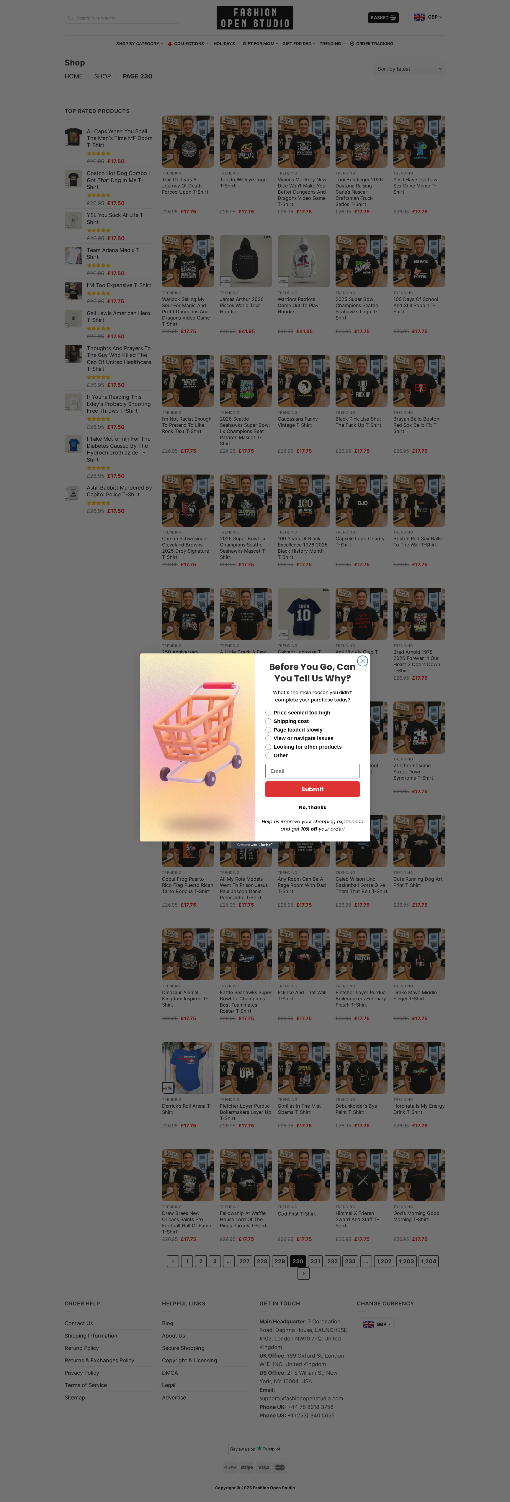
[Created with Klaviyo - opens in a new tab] (255, 845)
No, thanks (312, 807)
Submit (312, 789)
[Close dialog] (362, 661)
